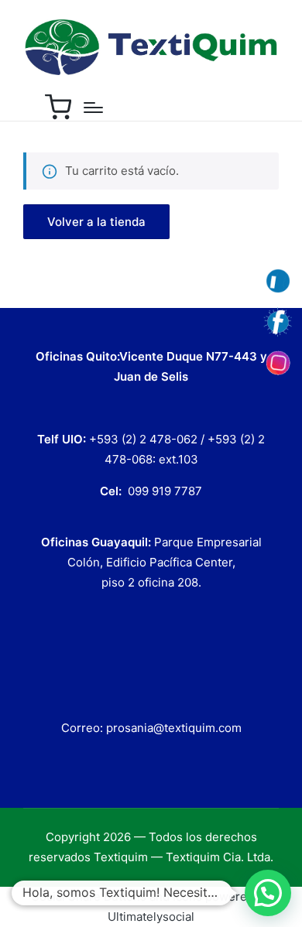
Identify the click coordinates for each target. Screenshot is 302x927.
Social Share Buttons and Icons (117, 896)
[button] (96, 221)
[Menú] (93, 107)
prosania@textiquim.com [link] (174, 727)
